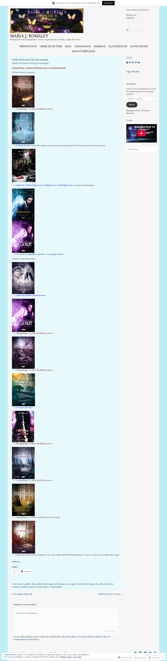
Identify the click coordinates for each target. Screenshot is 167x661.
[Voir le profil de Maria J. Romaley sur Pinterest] (136, 62)
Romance (100, 46)
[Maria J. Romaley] (47, 32)
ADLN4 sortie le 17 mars (110, 594)
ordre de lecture (105, 584)
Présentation (28, 46)
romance (16, 587)
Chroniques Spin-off (21, 594)
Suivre (132, 105)
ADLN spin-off (50, 584)
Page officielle (132, 71)
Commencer (108, 3)
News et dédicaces (83, 51)
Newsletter (131, 84)
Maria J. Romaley (29, 36)
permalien (57, 587)
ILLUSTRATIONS (118, 46)
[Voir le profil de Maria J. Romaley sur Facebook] (127, 62)
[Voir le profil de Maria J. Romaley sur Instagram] (133, 62)
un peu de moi (139, 46)
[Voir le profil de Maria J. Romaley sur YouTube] (139, 62)
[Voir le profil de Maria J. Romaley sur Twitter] (130, 62)
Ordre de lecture (51, 46)
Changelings (82, 46)
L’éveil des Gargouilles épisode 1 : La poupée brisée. (40, 254)
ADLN (68, 46)
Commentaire (109, 631)
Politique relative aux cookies (71, 657)
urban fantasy (28, 587)
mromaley (44, 63)
